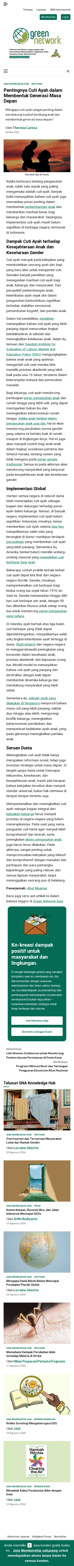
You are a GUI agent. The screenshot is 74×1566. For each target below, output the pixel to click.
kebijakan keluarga (20, 814)
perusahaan (15, 542)
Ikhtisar (36, 84)
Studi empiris (26, 644)
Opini (37, 1206)
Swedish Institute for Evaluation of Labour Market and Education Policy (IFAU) (31, 349)
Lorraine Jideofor (26, 1148)
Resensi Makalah (45, 1419)
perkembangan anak (40, 207)
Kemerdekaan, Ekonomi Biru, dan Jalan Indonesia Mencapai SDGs (37, 1181)
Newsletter (60, 1536)
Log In (65, 17)
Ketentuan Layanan (19, 1536)
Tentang (28, 9)
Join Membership (37, 1020)
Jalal (17, 1428)
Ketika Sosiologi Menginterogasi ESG (37, 1394)
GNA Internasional (60, 9)
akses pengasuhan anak (43, 839)
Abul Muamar (37, 888)
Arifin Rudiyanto (26, 1219)
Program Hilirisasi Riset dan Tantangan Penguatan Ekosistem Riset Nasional (42, 1066)
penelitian (47, 318)
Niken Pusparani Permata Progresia (39, 1361)
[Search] (68, 71)
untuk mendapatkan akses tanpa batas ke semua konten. (38, 1556)
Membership (48, 17)
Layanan (41, 9)
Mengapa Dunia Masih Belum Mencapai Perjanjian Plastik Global (37, 1252)
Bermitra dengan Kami (37, 1031)
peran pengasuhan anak (42, 398)
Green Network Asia (48, 901)
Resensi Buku (42, 1486)
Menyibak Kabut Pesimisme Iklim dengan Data (37, 1461)
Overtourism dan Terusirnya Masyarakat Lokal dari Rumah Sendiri (37, 1109)
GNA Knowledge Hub (16, 84)
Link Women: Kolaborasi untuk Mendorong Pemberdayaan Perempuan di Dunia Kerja (35, 1053)
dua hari (58, 527)
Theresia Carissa (25, 128)
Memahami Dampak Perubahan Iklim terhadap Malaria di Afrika (37, 1323)
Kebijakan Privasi (41, 1536)
